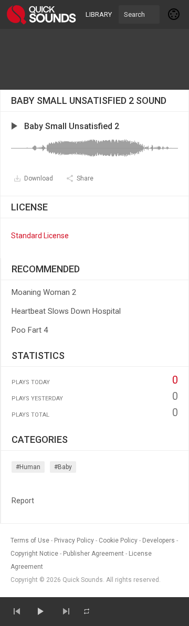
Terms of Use (29, 540)
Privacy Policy (74, 540)
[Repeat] (86, 611)
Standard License (40, 235)
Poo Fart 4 (30, 330)
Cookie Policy (118, 540)
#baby (63, 467)
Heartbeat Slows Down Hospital (66, 311)
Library (99, 14)
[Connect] (174, 14)
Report (23, 500)
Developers (158, 540)
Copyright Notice (34, 553)
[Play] (40, 611)
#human (28, 467)
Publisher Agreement (93, 553)
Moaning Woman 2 (44, 292)
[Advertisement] (94, 59)
